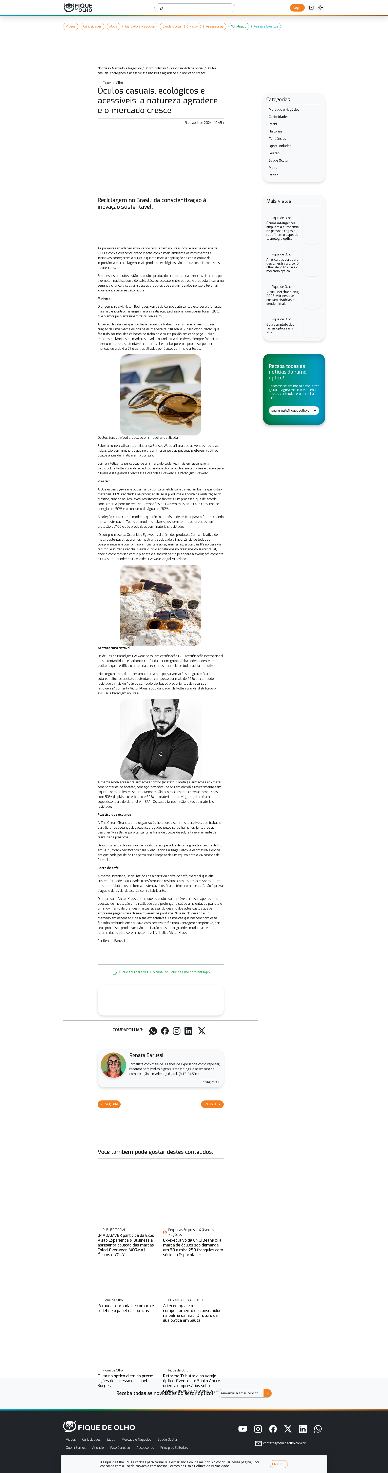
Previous (212, 1104)
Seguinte (109, 1104)
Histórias (275, 131)
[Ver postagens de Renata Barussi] (113, 1065)
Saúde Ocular (172, 26)
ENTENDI (278, 1464)
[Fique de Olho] (78, 7)
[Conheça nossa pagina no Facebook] (273, 1429)
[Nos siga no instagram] (258, 1429)
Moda (113, 26)
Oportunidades (155, 68)
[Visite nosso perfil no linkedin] (303, 1429)
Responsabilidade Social (186, 68)
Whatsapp (238, 26)
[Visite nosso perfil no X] (288, 1429)
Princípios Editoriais (174, 1447)
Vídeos (71, 26)
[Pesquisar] (161, 7)
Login (297, 7)
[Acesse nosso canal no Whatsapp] (318, 1429)
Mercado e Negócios (140, 26)
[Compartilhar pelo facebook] (165, 1031)
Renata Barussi (146, 1055)
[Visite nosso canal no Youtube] (242, 1429)
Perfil (273, 124)
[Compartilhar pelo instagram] (176, 1031)
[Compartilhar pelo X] (202, 1031)
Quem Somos (76, 1447)
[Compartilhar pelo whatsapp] (153, 1031)
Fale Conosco (120, 1447)
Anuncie (98, 1447)
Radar (194, 26)
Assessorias (215, 26)
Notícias (103, 68)
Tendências (277, 139)
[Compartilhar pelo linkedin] (188, 1031)
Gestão (274, 153)
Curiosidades (92, 26)
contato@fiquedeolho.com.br (284, 1443)
